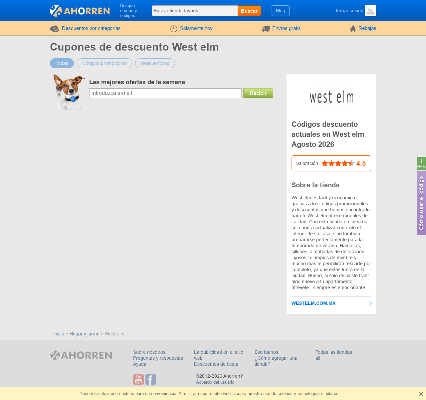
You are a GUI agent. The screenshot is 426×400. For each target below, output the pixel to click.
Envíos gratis (286, 28)
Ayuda (139, 364)
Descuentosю (155, 63)
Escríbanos (266, 352)
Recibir (258, 93)
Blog (280, 10)
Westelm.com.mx (313, 303)
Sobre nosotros (149, 352)
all (318, 358)
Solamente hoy (196, 28)
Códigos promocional (104, 63)
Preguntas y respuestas (158, 358)
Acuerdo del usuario (215, 382)
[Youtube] (139, 379)
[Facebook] (151, 379)
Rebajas (367, 28)
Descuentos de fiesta (216, 364)
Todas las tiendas (334, 352)
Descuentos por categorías (91, 28)
